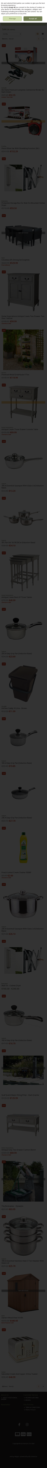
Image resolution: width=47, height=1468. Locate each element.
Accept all (33, 18)
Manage (12, 18)
